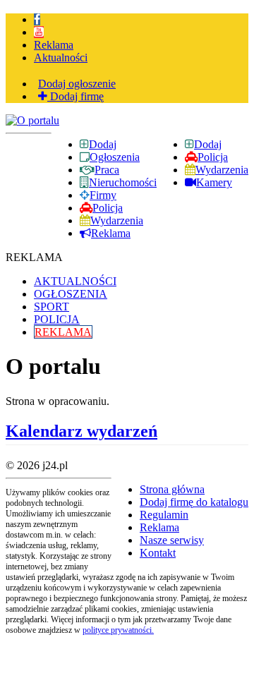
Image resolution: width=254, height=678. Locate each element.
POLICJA (57, 319)
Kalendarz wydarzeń (81, 431)
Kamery (214, 182)
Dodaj (208, 144)
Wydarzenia (221, 170)
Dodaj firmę (75, 96)
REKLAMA (63, 332)
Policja (213, 157)
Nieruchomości (123, 182)
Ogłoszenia (115, 157)
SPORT (51, 307)
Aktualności (60, 57)
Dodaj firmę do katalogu (194, 502)
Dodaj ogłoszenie (77, 84)
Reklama (53, 45)
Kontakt (158, 553)
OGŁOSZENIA (70, 294)
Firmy (103, 195)
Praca (107, 170)
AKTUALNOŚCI (75, 281)
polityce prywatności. (118, 630)
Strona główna (172, 489)
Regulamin (164, 515)
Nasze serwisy (172, 540)
